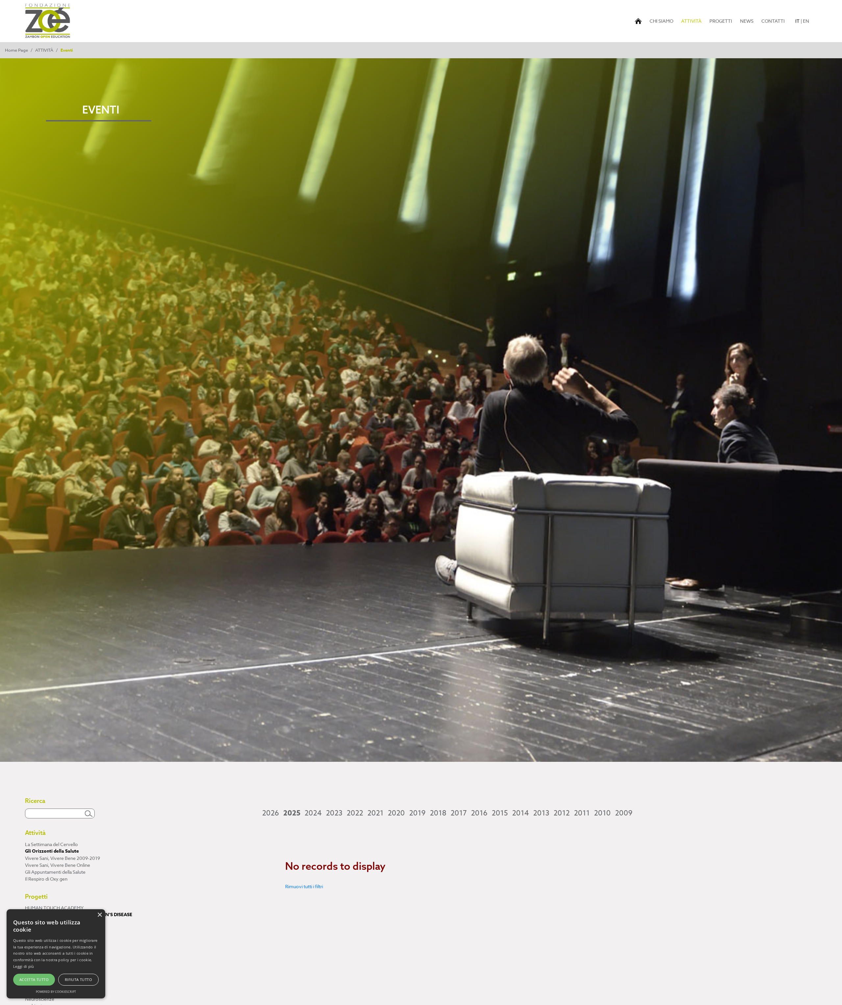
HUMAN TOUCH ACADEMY (54, 908)
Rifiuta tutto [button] (78, 979)
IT (797, 21)
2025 (291, 813)
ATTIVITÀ (692, 20)
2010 (602, 813)
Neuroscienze (39, 999)
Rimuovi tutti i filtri (304, 886)
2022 (355, 813)
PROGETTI (720, 21)
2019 (417, 813)
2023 (334, 813)
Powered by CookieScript (56, 992)
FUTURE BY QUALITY (48, 921)
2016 (479, 813)
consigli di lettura (42, 957)
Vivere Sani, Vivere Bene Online (57, 865)
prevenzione (38, 971)
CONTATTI (773, 21)
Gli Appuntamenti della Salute (55, 872)
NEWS (747, 21)
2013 (541, 813)
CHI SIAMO (661, 21)
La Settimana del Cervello (51, 844)
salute (31, 950)
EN (806, 21)
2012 (562, 813)
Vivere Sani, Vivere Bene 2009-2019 (62, 858)
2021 (375, 813)
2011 (582, 813)
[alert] (56, 953)
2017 (459, 813)
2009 (623, 813)
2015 (500, 813)
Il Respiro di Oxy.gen (46, 879)
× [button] (99, 915)
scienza (32, 985)
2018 (438, 813)
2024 (313, 813)
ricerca (32, 992)
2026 (270, 813)
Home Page (16, 50)
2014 (520, 813)
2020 (396, 813)
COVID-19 (35, 978)
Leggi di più (23, 966)
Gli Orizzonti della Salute (52, 851)
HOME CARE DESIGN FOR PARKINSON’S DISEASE (78, 914)
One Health (36, 964)
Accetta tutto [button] (34, 979)
